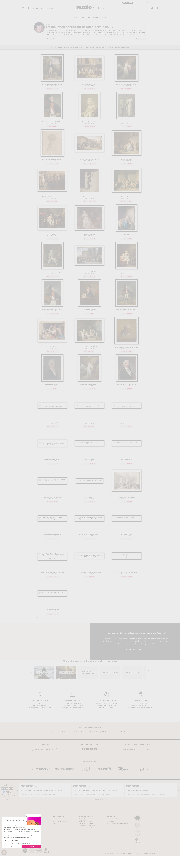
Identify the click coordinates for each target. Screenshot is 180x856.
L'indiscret (127, 235)
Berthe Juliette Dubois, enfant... (126, 422)
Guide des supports (86, 819)
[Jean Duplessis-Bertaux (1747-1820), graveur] (126, 344)
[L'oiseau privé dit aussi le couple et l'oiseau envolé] (126, 269)
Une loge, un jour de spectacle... (89, 422)
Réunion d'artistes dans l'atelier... (52, 197)
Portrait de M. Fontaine (52, 385)
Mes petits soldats (127, 535)
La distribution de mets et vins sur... (89, 535)
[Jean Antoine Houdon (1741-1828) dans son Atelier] (89, 342)
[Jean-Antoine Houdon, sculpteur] (89, 193)
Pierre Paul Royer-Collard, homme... (127, 385)
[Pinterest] (92, 750)
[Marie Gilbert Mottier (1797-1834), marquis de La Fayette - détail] (52, 306)
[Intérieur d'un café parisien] (126, 491)
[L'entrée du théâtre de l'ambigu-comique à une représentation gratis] (89, 79)
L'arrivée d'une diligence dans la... (89, 160)
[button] (4, 852)
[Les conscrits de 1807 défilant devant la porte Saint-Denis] (89, 265)
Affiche (81, 14)
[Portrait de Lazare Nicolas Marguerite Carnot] (89, 556)
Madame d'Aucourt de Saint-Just (89, 385)
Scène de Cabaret (127, 197)
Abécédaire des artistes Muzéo (90, 727)
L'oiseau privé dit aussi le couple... (126, 272)
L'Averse (52, 235)
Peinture (31, 14)
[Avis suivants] (178, 790)
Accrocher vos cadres (86, 828)
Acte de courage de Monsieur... (52, 535)
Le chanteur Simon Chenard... (52, 460)
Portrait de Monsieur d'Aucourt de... (52, 85)
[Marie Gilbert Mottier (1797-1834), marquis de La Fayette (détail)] (52, 118)
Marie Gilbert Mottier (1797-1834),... (52, 122)
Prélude (89, 497)
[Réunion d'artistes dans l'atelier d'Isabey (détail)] (52, 191)
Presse (54, 823)
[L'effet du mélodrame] (52, 342)
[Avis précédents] (17, 790)
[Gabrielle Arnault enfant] (89, 118)
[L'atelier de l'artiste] (89, 444)
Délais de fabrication (86, 823)
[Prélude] (89, 480)
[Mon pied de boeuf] (126, 155)
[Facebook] (84, 750)
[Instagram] (88, 750)
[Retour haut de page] (37, 617)
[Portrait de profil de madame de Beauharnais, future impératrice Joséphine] (52, 156)
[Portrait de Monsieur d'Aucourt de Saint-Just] (52, 81)
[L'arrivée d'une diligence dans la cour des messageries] (89, 152)
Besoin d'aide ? (142, 2)
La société (55, 819)
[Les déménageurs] (126, 444)
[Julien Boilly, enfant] (89, 306)
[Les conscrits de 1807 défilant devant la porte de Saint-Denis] (52, 482)
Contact (137, 853)
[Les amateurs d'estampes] (126, 118)
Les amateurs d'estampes (126, 122)
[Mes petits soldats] (126, 519)
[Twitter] (96, 750)
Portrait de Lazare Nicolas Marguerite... (89, 573)
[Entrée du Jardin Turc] (52, 594)
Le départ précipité (89, 235)
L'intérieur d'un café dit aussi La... (126, 573)
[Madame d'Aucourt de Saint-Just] (89, 381)
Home (75, 18)
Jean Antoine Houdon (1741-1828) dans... (89, 347)
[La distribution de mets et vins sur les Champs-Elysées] (89, 519)
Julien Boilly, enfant (89, 310)
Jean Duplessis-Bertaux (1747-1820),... (126, 347)
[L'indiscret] (126, 231)
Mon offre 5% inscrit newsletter (117, 823)
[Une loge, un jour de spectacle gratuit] (89, 406)
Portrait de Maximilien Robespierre (52, 272)
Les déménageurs (127, 460)
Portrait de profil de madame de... (52, 160)
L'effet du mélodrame (52, 347)
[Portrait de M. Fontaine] (52, 381)
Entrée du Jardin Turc (52, 610)
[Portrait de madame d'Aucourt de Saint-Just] (126, 81)
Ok (148, 749)
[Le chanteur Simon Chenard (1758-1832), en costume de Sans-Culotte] (52, 444)
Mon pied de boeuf (127, 160)
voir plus (62, 790)
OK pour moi (31, 846)
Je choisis (12, 846)
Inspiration (148, 14)
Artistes (124, 14)
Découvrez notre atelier (135, 649)
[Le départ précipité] (89, 230)
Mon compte (110, 821)
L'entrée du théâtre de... (89, 85)
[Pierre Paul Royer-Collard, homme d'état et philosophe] (127, 381)
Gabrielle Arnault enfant (89, 122)
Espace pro (127, 2)
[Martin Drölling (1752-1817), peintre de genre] (52, 406)
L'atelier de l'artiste (89, 460)
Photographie (56, 14)
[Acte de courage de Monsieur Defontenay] (52, 519)
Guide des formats (85, 821)
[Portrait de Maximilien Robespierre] (52, 269)
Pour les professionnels (60, 821)
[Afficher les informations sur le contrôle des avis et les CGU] (14, 795)
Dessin (102, 14)
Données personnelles (149, 853)
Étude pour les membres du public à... (52, 573)
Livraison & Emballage (87, 825)
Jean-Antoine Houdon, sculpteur (89, 197)
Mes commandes (112, 819)
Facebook (47, 39)
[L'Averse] (52, 230)
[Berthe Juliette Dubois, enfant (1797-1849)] (126, 406)
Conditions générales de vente (108, 853)
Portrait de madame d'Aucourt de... (126, 85)
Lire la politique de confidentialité (12, 840)
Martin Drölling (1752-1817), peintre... (52, 422)
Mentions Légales (127, 853)
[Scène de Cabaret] (126, 192)
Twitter (50, 39)
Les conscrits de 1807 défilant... (89, 272)
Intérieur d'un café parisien (126, 497)
